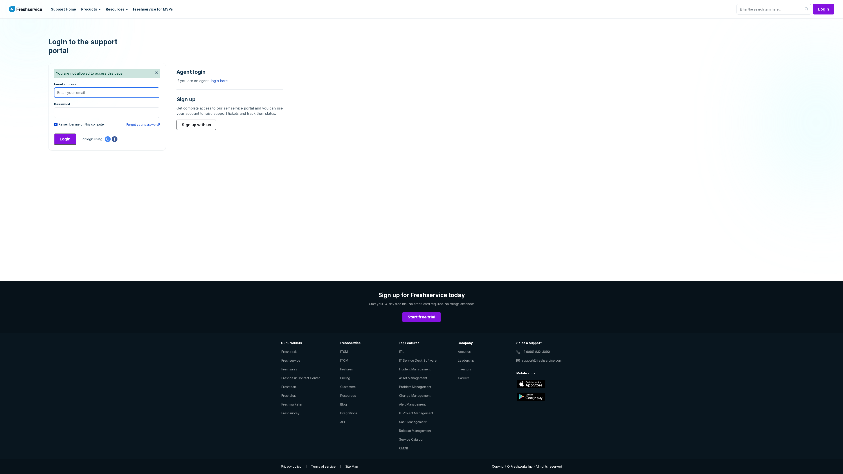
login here (218, 81)
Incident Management (415, 369)
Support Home (63, 9)
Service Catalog (411, 439)
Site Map (351, 466)
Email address (65, 84)
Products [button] (89, 9)
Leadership (466, 360)
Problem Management (415, 387)
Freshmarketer (292, 404)
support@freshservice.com (542, 360)
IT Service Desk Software (418, 360)
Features (346, 369)
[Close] (156, 73)
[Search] (806, 9)
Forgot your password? (143, 124)
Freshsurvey (290, 413)
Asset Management (413, 378)
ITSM (344, 352)
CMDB (403, 448)
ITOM (344, 360)
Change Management (415, 395)
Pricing (345, 378)
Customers (348, 387)
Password (62, 104)
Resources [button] (115, 9)
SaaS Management (413, 422)
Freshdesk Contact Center (300, 378)
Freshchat (288, 395)
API (342, 422)
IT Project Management (416, 413)
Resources (348, 395)
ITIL (401, 352)
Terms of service (323, 466)
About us (464, 352)
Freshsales (289, 369)
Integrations (348, 413)
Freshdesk (289, 352)
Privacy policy (291, 466)
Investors (464, 369)
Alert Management (412, 404)
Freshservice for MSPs (153, 9)
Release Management (415, 431)
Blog (343, 404)
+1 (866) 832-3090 (536, 352)
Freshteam (289, 387)
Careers (464, 378)
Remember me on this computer (82, 124)
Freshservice (290, 360)
